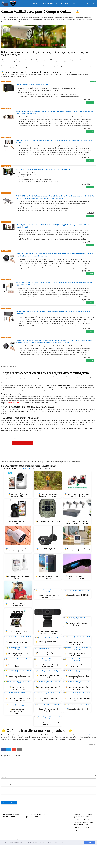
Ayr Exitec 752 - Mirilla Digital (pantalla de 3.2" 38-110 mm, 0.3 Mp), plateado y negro (43, 169)
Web (2, 793)
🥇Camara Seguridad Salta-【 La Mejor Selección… (77, 688)
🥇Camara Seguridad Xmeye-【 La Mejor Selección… (18, 605)
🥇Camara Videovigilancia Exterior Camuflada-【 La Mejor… (18, 550)
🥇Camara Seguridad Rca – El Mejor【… (47, 710)
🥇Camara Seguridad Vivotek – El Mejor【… (18, 632)
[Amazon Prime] (92, 99)
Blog (79, 3)
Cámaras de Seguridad (48, 3)
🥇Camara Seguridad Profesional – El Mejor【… (47, 724)
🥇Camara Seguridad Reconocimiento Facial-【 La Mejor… (18, 711)
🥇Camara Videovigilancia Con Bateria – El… (48, 550)
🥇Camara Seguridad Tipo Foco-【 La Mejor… (18, 654)
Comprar (91, 102)
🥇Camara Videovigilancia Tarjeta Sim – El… (47, 522)
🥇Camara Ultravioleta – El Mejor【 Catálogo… (48, 577)
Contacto (87, 3)
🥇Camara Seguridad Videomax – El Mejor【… (77, 624)
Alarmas (35, 3)
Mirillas (73, 3)
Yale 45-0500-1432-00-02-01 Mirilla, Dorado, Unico (32, 85)
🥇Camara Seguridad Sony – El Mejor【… (48, 676)
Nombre (3, 777)
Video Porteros (63, 3)
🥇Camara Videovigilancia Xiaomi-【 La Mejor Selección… (77, 495)
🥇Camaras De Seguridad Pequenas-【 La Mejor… (48, 495)
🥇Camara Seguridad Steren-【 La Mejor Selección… (18, 677)
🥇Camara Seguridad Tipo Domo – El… (47, 654)
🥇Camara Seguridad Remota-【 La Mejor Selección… (47, 699)
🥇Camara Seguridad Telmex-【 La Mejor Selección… (47, 666)
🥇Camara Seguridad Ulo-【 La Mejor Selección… (77, 643)
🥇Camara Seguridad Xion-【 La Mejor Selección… (47, 596)
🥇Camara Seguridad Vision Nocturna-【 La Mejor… (48, 632)
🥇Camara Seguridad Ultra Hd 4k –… (47, 643)
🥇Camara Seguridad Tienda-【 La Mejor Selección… (77, 654)
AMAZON (92, 735)
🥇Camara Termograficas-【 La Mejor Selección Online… (77, 577)
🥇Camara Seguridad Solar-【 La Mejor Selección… (77, 677)
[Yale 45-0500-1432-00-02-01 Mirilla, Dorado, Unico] (9, 88)
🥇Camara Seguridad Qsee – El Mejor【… (77, 710)
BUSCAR (23, 442)
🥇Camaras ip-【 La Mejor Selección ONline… (17, 495)
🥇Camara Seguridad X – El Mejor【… (77, 596)
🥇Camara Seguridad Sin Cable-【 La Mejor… (47, 688)
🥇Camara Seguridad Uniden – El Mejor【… (18, 643)
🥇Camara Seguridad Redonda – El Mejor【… (77, 699)
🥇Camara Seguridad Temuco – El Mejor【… (18, 666)
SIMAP (75, 830)
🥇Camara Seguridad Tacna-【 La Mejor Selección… (77, 666)
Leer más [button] (60, 842)
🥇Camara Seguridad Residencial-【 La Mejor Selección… (18, 699)
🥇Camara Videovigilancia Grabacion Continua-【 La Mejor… (77, 522)
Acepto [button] (89, 842)
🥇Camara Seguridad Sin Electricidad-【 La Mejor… (18, 688)
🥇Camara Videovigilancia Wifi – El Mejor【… (18, 522)
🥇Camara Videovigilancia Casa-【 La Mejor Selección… (77, 550)
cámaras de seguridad (26, 468)
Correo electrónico (7, 785)
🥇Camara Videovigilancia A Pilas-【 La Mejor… (17, 577)
